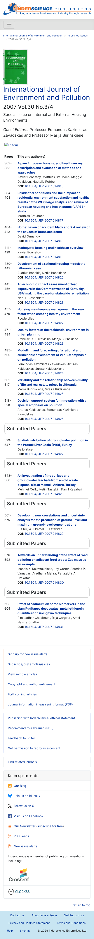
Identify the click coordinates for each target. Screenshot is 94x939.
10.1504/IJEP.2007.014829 (44, 533)
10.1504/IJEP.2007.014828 (44, 494)
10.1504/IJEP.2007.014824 (44, 373)
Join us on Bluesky (27, 796)
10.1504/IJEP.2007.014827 (44, 454)
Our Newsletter (25, 826)
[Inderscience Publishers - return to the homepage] (47, 7)
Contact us (17, 915)
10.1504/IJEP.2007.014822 (44, 323)
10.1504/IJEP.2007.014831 (44, 627)
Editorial (13, 145)
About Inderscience (44, 915)
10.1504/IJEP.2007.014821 (44, 302)
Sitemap (25, 930)
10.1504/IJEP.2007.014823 (44, 343)
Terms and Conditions (71, 923)
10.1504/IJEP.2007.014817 (44, 220)
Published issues (78, 35)
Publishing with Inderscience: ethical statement (41, 718)
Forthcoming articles (22, 694)
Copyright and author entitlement (31, 684)
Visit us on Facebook (28, 816)
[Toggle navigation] (9, 25)
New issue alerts (25, 846)
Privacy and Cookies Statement (29, 923)
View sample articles (22, 674)
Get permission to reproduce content (34, 748)
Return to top (81, 905)
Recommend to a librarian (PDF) (30, 728)
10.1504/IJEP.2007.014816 (44, 186)
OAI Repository (74, 915)
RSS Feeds (21, 836)
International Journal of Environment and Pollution (33, 35)
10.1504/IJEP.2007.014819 (44, 257)
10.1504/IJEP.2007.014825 (44, 394)
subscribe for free (50, 826)
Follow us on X (24, 806)
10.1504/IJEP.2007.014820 (44, 277)
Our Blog (20, 786)
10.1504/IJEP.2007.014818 (44, 241)
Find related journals (22, 762)
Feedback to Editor (21, 738)
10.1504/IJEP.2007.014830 (44, 582)
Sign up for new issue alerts (27, 654)
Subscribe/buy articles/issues (29, 664)
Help (10, 930)
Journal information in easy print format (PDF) (40, 704)
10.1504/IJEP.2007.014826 (44, 419)
